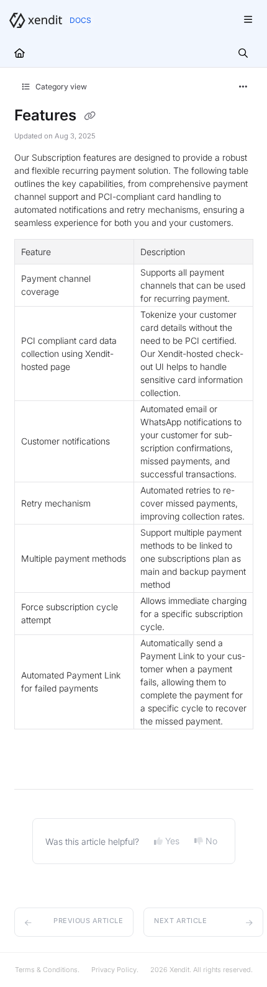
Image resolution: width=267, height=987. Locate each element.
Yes (172, 841)
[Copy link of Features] (90, 116)
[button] (74, 922)
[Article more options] (243, 87)
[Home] (35, 20)
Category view (60, 86)
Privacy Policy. (114, 969)
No (211, 841)
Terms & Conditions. (47, 969)
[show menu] (248, 20)
